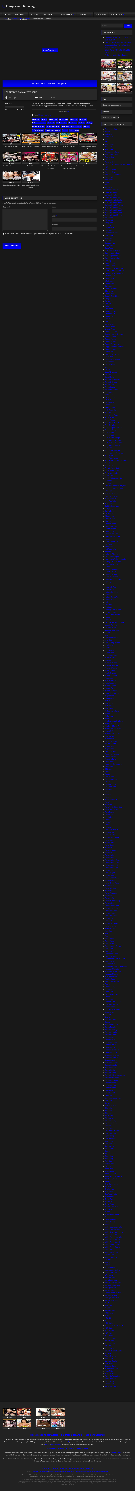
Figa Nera (109, 412)
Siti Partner (8, 20)
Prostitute (108, 931)
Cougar (108, 299)
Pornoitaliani (110, 903)
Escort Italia (109, 377)
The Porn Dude (22, 20)
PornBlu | (95, 1471)
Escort (107, 369)
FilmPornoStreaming (68, 1471)
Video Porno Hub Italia (113, 1237)
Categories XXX (84, 14)
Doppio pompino (111, 349)
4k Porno (108, 134)
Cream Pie (109, 301)
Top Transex (109, 1191)
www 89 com (110, 1277)
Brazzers (108, 238)
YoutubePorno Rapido (113, 1351)
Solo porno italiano (112, 1131)
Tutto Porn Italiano (112, 1214)
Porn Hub (108, 804)
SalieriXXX (109, 999)
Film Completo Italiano (113, 428)
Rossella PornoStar (112, 1376)
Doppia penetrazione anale (115, 347)
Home (9, 14)
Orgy (90, 123)
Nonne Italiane (110, 759)
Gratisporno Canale (112, 536)
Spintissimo (109, 1146)
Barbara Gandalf (111, 1361)
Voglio (107, 1265)
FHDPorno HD (110, 410)
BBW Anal (109, 220)
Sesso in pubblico (111, 1062)
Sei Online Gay (110, 1019)
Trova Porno (109, 1204)
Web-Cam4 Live (111, 1272)
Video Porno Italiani (112, 1239)
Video (107, 1224)
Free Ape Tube (110, 501)
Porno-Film (109, 890)
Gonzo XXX (109, 531)
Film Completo (110, 425)
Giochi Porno (110, 519)
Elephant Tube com (112, 359)
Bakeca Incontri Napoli (113, 210)
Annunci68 (109, 177)
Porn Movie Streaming (113, 807)
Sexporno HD (110, 1100)
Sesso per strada (111, 1080)
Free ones (109, 503)
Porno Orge (109, 875)
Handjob (108, 539)
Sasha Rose (109, 1381)
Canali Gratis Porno (112, 250)
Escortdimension (111, 390)
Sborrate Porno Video (113, 1002)
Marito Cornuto (110, 673)
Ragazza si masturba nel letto (116, 966)
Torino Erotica (110, 1196)
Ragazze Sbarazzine (113, 971)
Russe (107, 997)
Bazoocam (109, 218)
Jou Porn (108, 607)
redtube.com (109, 989)
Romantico (109, 992)
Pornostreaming (103, 1471)
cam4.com (109, 245)
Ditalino (108, 321)
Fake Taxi (108, 400)
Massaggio (109, 678)
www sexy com (110, 1290)
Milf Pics (108, 713)
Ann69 (107, 159)
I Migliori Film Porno (112, 554)
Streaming (109, 1156)
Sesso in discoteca (112, 1050)
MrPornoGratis (110, 744)
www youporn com (112, 1298)
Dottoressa (109, 352)
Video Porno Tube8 (112, 1247)
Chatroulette (109, 278)
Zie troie (108, 1353)
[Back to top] (128, 1485)
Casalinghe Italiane (112, 253)
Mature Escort (110, 688)
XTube (107, 1308)
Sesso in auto (110, 1040)
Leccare (108, 620)
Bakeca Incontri (111, 192)
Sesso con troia (111, 1032)
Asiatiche (108, 187)
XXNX (107, 1315)
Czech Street (110, 314)
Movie (82, 123)
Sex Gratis (109, 1090)
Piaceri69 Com (110, 784)
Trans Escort (109, 1199)
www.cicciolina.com (112, 1386)
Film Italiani (109, 433)
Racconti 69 (109, 951)
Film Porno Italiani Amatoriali (116, 460)
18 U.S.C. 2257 (46, 1468)
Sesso (107, 1022)
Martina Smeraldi (111, 1368)
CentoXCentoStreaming (40, 1471)
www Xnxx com (111, 1295)
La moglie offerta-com (113, 610)
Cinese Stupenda (111, 288)
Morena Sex (109, 736)
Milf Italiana (109, 706)
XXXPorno (109, 1336)
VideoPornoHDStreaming (83, 1471)
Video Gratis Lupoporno (114, 1232)
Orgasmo (108, 774)
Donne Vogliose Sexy (113, 344)
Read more (63, 111)
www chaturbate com (113, 1282)
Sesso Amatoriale (111, 1024)
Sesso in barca (110, 1045)
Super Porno (110, 1164)
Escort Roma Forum (112, 379)
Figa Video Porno (111, 415)
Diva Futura (109, 324)
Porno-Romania (111, 893)
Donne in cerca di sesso (114, 334)
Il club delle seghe (112, 557)
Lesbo (107, 632)
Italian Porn (109, 589)
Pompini (108, 794)
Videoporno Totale (112, 1252)
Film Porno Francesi (112, 450)
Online (107, 772)
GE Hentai (109, 514)
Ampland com (110, 157)
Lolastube (108, 648)
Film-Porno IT (110, 465)
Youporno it (109, 1348)
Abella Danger (110, 1356)
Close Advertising (49, 50)
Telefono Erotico (111, 1179)
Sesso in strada (111, 1065)
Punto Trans (109, 944)
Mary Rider (109, 1371)
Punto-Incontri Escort (113, 946)
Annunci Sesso (110, 172)
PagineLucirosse (111, 779)
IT (106, 584)
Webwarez (109, 1275)
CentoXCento (19, 14)
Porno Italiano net (111, 868)
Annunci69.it (109, 180)
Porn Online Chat (111, 809)
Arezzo (107, 185)
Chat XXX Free (110, 276)
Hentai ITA (109, 546)
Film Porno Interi (111, 455)
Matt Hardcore (110, 680)
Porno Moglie (110, 873)
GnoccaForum (110, 524)
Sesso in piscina (111, 1060)
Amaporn (108, 147)
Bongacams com (111, 233)
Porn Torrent (109, 812)
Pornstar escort (110, 926)
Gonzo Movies (110, 529)
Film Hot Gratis (110, 430)
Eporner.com (110, 364)
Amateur (37, 119)
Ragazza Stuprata (112, 969)
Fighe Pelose (110, 417)
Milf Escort (109, 703)
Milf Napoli (109, 708)
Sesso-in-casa (110, 1088)
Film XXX (108, 463)
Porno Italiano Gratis (112, 860)
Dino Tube (109, 316)
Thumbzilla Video (111, 1184)
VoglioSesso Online (112, 1270)
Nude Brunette (110, 761)
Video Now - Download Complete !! (51, 83)
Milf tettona (109, 716)
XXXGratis (109, 1328)
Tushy (107, 1212)
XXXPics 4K (109, 1331)
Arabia (107, 182)
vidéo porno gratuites (53, 130)
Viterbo (107, 1262)
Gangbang (109, 508)
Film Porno (109, 448)
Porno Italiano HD (111, 865)
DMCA (71, 1468)
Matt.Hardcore (110, 683)
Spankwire (109, 1141)
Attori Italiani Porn (48, 14)
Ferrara (108, 405)
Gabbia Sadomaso (112, 506)
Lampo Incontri (110, 612)
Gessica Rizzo (110, 1366)
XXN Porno (109, 1313)
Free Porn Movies (39, 123)
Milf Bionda (109, 701)
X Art (107, 1303)
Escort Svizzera (111, 382)
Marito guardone (111, 675)
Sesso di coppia (111, 1035)
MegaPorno (109, 698)
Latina (107, 617)
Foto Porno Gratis (111, 493)
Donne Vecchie (111, 342)
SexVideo (108, 1103)
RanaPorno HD (111, 976)
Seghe (107, 1017)
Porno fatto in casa (112, 837)
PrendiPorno (110, 928)
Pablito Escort (110, 777)
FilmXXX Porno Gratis (113, 478)
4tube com (109, 137)
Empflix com (109, 362)
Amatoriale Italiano (112, 152)
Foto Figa (108, 491)
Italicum (108, 602)
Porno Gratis (109, 842)
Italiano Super (110, 600)
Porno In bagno (111, 850)
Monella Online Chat (112, 734)
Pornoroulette (110, 913)
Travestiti (108, 1202)
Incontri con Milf (101, 14)
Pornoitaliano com (112, 906)
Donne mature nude (112, 336)
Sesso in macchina (112, 1055)
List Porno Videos (111, 637)
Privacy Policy (79, 1468)
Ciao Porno (109, 283)
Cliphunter (109, 291)
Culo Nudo (109, 309)
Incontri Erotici (110, 572)
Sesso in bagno (111, 1042)
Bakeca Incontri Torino (113, 213)
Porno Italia (109, 855)
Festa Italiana (110, 407)
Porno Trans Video (112, 883)
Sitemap (55, 1468)
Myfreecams (109, 746)
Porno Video (109, 885)
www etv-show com (112, 1285)
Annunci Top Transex (113, 175)
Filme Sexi (109, 476)
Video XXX (109, 1250)
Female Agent (110, 402)
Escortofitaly (109, 392)
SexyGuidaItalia (111, 1105)
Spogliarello (109, 1148)
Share (53, 97)
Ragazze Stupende (112, 974)
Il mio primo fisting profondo (115, 559)
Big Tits (74, 119)
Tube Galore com (111, 1207)
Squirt (107, 1151)
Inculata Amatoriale (112, 577)
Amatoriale (109, 149)
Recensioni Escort (112, 981)
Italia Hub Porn (110, 587)
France (87, 126)
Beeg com (109, 223)
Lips (106, 635)
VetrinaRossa (110, 1222)
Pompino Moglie (111, 799)
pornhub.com (110, 817)
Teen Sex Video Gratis (113, 1176)
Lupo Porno (109, 650)
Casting (108, 261)
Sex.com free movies (113, 1098)
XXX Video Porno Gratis (114, 1325)
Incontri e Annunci (111, 569)
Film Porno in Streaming (114, 453)
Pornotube (109, 918)
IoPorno (108, 582)
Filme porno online (112, 473)
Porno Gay (109, 840)
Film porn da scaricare (113, 440)
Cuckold (108, 304)
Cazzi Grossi (110, 263)
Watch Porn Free (66, 14)
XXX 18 (108, 1318)
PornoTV (108, 921)
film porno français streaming (72, 126)
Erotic (107, 367)
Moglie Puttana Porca (113, 729)
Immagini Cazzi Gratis (113, 562)
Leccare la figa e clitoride (114, 622)
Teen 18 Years (110, 1174)
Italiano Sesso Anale (112, 597)
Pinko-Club (34, 14)
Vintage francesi (111, 1257)
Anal (45, 119)
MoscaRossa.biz (111, 741)
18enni (107, 132)
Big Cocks (64, 119)
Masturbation (62, 123)
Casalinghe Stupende (113, 256)
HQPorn (108, 551)
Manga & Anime (111, 668)
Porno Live (109, 870)
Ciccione (108, 286)
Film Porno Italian (111, 458)
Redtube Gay (110, 987)
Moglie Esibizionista (112, 723)
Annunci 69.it (110, 162)
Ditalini (107, 319)
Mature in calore (111, 691)
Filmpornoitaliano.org (20, 6)
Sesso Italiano (110, 1073)
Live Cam (108, 640)
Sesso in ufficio (110, 1070)
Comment (6, 207)
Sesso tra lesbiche (112, 1085)
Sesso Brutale (110, 1027)
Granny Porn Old (111, 534)
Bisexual (108, 230)
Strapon (108, 1153)
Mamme (108, 660)
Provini (107, 933)
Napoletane (109, 749)
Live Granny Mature (112, 643)
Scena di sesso (111, 1007)
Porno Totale (110, 880)
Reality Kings (110, 979)
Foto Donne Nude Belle (114, 488)
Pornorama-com (111, 911)
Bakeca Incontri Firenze (114, 205)
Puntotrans (109, 949)
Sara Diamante (110, 1379)
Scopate (108, 1014)
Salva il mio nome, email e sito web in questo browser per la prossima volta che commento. (39, 234)
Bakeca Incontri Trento (113, 215)
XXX (65, 130)
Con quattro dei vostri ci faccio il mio (118, 42)
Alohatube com (110, 144)
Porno (107, 825)
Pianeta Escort (110, 787)
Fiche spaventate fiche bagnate (116, 55)
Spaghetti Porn (110, 1133)
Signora (108, 1113)
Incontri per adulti (111, 574)
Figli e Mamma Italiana (113, 422)
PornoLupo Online (112, 908)
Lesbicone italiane (112, 630)
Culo (107, 306)
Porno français (38, 130)
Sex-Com (108, 1095)
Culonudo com (110, 311)
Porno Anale (109, 832)
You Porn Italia (110, 1338)
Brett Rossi (109, 1363)
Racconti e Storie (111, 954)
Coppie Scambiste (112, 296)
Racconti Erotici (111, 956)
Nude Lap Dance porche (114, 764)
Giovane (108, 521)
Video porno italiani (112, 1245)
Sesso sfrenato (110, 1083)
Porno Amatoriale (111, 830)
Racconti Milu (110, 964)
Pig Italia (108, 789)
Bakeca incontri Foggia (113, 207)
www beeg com (111, 1280)
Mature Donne (110, 686)
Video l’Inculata (111, 1234)
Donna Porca (110, 329)
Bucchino (108, 240)
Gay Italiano (109, 511)
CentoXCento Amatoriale (114, 268)
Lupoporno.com (111, 655)
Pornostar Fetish (111, 916)
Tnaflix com (109, 1189)
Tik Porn (108, 1186)
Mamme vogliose (111, 665)
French (52, 123)
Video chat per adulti (112, 1229)
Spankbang (109, 1136)
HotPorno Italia (110, 549)
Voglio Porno (110, 1267)
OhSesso (108, 769)
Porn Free (109, 802)
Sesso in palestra (111, 1057)
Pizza (107, 792)
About (39, 97)
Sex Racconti (110, 1093)
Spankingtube (110, 1138)
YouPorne (109, 1346)
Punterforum (109, 941)
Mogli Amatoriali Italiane (114, 721)
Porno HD (109, 847)
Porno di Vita (110, 835)
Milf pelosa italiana (112, 711)
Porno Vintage (110, 888)
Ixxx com (108, 605)
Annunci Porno (110, 170)
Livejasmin (109, 645)
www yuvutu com (111, 1300)
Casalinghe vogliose (112, 258)
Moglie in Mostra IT (112, 726)
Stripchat (108, 1161)
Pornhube (108, 820)
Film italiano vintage (112, 438)
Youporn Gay (110, 1343)
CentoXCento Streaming (114, 273)
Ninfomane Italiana (112, 754)
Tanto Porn (109, 1169)
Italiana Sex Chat (111, 592)
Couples (84, 119)
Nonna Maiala (110, 756)
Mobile (107, 718)
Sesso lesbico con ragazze (115, 1075)
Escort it (108, 374)
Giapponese (109, 516)
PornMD (108, 822)
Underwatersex (110, 1219)
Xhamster (108, 1305)
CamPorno (109, 248)
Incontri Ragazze (116, 14)
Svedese (108, 1166)
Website (55, 225)
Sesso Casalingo (111, 1030)
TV (106, 1217)
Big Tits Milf (109, 228)
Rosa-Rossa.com (111, 994)
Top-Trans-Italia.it (111, 1194)
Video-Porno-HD (39, 126)
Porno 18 (108, 827)
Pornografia (109, 898)
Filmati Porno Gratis (112, 468)
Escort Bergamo (111, 372)
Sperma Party (110, 1143)
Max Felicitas (110, 1374)
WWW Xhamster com (113, 1293)
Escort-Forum (110, 387)
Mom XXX (109, 731)
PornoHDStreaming (112, 901)
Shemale (108, 1108)
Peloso (107, 782)
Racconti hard (110, 961)
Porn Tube (109, 815)
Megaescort (109, 696)
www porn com (110, 1288)
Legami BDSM (110, 627)
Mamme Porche (111, 663)
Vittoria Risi (109, 1384)
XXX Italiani (109, 1323)
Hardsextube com (111, 541)
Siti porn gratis (110, 1118)
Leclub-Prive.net (111, 625)
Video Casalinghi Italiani (114, 1227)
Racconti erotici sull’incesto (115, 959)
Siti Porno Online (111, 1123)
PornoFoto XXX (111, 895)
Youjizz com (109, 1341)
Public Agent (110, 938)
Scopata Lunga (110, 1012)
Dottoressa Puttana (112, 354)
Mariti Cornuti (110, 670)
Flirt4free (108, 481)
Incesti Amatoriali (111, 564)
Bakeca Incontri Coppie (114, 202)
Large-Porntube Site (112, 615)
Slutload (108, 1126)
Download (109, 357)
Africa (107, 142)
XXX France (75, 130)
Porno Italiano (110, 858)
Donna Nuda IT (111, 326)
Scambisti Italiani (111, 1004)
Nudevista (109, 766)
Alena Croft (109, 1358)
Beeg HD (108, 225)
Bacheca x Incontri (112, 190)
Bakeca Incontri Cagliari (114, 200)
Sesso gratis (109, 1037)
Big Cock (54, 119)
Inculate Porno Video (113, 579)
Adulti (107, 139)
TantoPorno (109, 1171)
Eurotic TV (109, 395)
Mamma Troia (110, 658)
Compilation (109, 293)
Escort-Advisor (110, 385)
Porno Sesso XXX (112, 878)
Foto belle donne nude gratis (115, 486)
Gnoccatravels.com (112, 526)
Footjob (108, 483)
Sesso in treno (110, 1067)
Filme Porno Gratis (112, 471)
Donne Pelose (110, 339)
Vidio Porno (109, 1255)
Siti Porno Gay (110, 1121)
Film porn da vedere (112, 445)
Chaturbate (109, 281)
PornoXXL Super (111, 923)
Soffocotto (109, 1128)
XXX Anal (108, 1320)
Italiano (108, 594)
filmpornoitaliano (44, 115)
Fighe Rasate (110, 420)
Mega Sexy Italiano (112, 693)
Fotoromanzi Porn (111, 498)
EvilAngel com (110, 397)
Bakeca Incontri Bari (112, 197)
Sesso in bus (110, 1047)
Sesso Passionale (112, 1078)
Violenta (108, 1260)
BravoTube (109, 235)
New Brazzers (110, 751)
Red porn (108, 984)
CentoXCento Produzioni (114, 271)
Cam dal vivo (110, 243)
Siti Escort (109, 1116)
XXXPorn (108, 1333)
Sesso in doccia (111, 1052)
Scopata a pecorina (112, 1009)
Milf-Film (73, 123)
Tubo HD (108, 1209)
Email (54, 216)
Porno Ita (108, 852)
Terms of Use (89, 1468)
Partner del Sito (111, 129)
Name (54, 207)
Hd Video (108, 544)
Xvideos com (110, 1310)
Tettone (108, 1181)
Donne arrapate (111, 331)
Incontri (108, 567)
